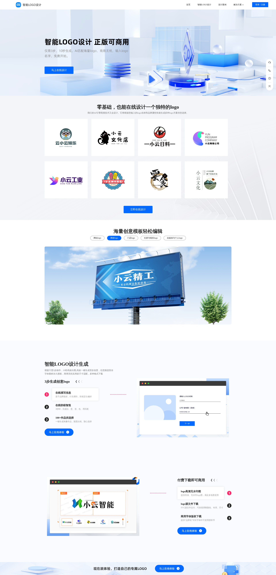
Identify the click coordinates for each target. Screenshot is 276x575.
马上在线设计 (59, 70)
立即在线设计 (138, 209)
